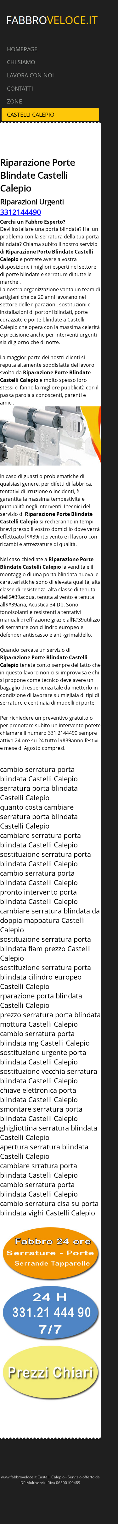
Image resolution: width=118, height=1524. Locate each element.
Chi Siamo (21, 62)
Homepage (22, 49)
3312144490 (20, 212)
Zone (14, 101)
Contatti (20, 88)
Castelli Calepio (30, 114)
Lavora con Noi (30, 75)
